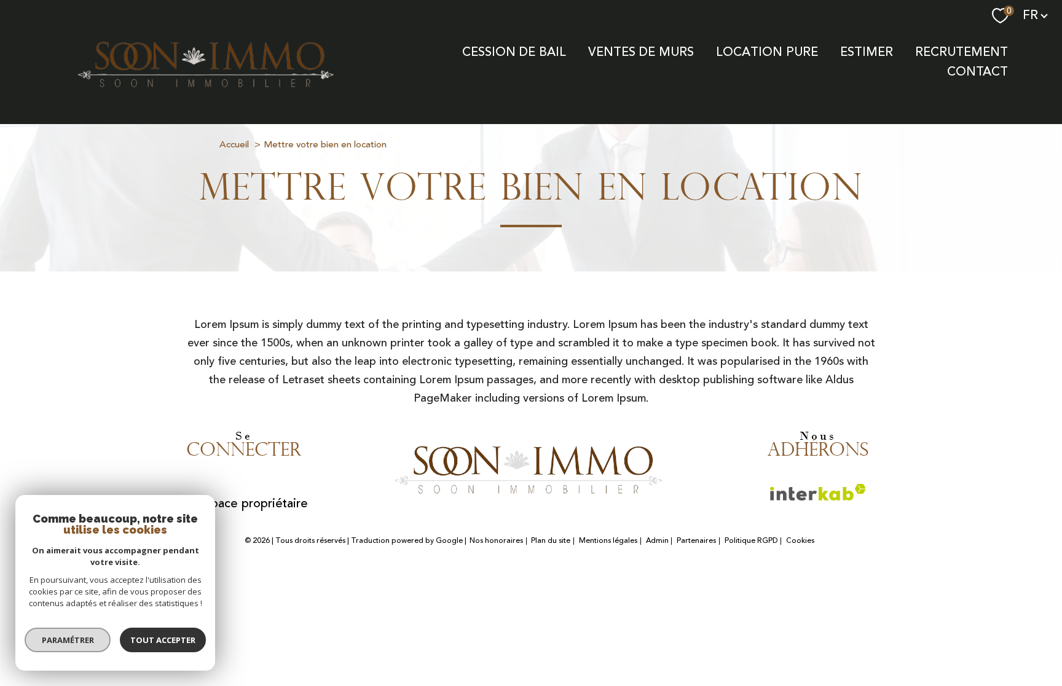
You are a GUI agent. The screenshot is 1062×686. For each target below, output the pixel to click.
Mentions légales (608, 541)
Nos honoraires (496, 541)
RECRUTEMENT (961, 51)
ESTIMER (866, 51)
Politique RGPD (751, 541)
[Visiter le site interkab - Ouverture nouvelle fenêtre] (531, 460)
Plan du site (550, 541)
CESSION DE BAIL (514, 51)
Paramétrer (68, 639)
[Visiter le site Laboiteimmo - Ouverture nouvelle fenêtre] (531, 570)
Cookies (800, 541)
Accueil (234, 145)
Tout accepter (162, 639)
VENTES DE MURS (641, 51)
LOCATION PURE (767, 51)
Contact (977, 71)
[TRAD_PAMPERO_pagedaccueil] (207, 92)
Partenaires (696, 541)
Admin (657, 541)
